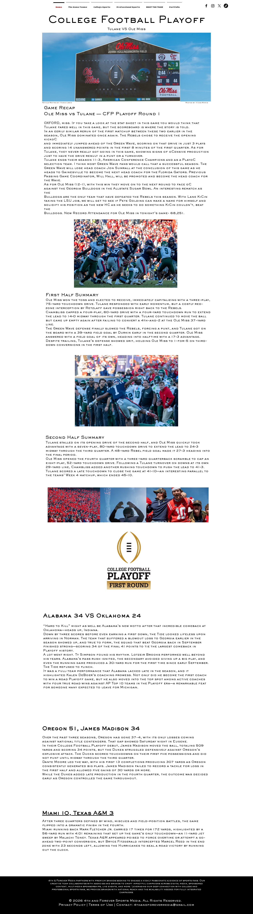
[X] (219, 6)
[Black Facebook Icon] (206, 6)
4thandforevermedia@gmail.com (164, 905)
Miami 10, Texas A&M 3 (78, 813)
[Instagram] (213, 6)
